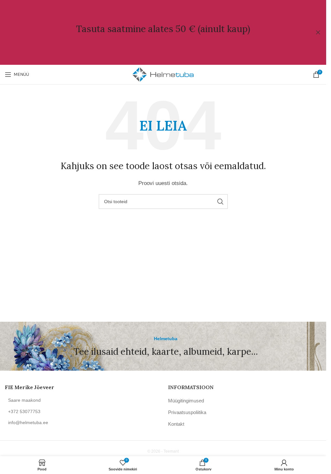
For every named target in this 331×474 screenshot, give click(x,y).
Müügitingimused (186, 400)
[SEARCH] (220, 201)
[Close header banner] (318, 32)
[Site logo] (163, 74)
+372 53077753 (24, 411)
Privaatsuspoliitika (187, 412)
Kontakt (176, 424)
